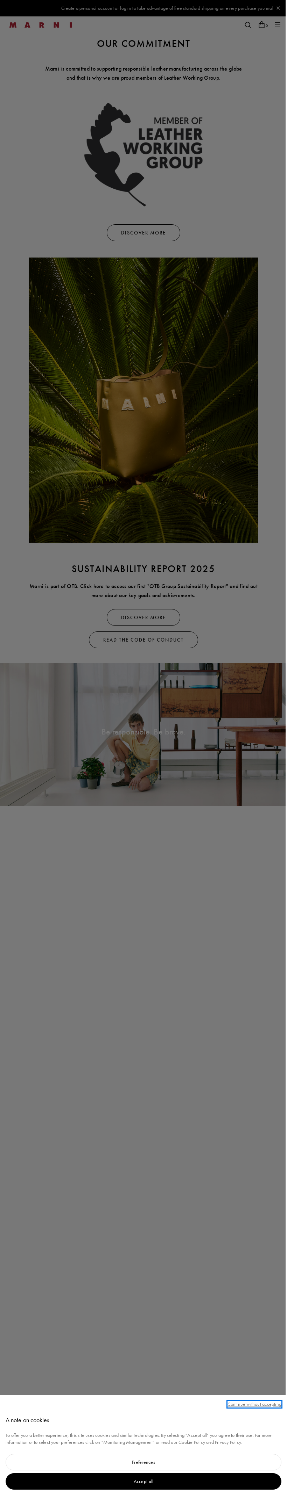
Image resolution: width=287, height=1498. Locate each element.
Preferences (143, 1462)
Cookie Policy (191, 1442)
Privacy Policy (228, 1442)
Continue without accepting (254, 1404)
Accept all (144, 1481)
